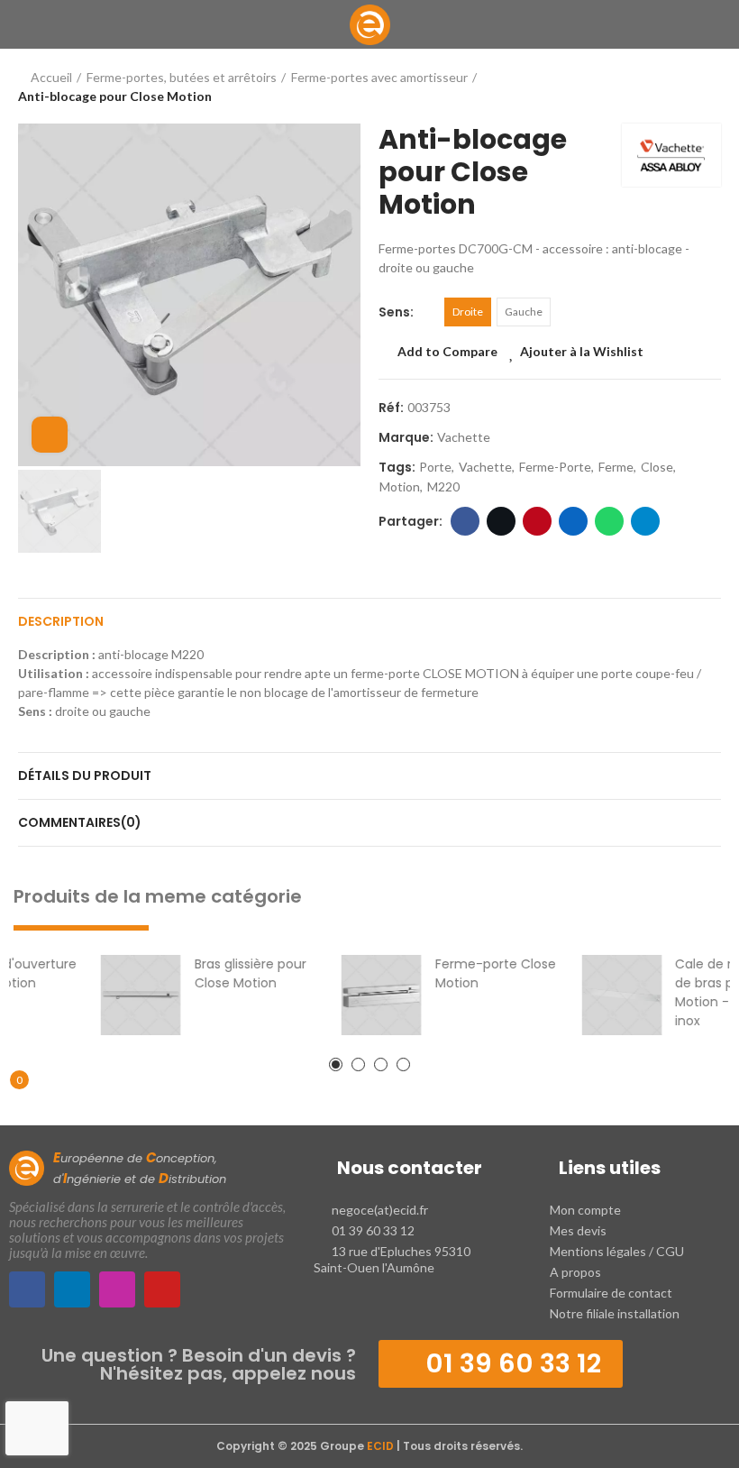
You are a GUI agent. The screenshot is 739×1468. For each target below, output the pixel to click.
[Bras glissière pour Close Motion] (90, 995)
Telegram (645, 521)
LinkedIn (573, 521)
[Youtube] (162, 1289)
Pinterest (537, 521)
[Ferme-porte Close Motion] (331, 995)
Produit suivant (707, 87)
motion (399, 486)
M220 (443, 486)
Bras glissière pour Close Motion (200, 973)
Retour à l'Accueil (685, 87)
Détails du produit (84, 775)
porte (435, 466)
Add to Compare (447, 351)
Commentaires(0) (79, 822)
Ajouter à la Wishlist (581, 351)
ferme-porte (555, 466)
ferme (616, 466)
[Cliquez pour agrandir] (50, 435)
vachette (485, 466)
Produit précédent (662, 87)
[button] (335, 1064)
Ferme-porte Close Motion (445, 973)
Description (61, 621)
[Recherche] (62, 24)
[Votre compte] (712, 24)
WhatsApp (609, 521)
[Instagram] (117, 1289)
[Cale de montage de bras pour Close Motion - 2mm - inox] (572, 995)
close (657, 466)
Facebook (465, 521)
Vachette (463, 437)
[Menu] (26, 24)
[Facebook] (27, 1289)
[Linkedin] (72, 1289)
